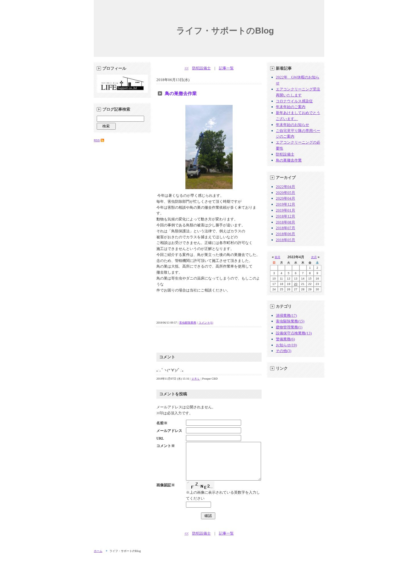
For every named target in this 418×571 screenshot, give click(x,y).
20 (295, 284)
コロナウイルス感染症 (294, 101)
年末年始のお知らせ (292, 125)
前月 (277, 257)
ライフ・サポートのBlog (225, 30)
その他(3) (283, 351)
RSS (97, 140)
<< (187, 68)
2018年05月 (285, 240)
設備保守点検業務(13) (294, 333)
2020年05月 (285, 193)
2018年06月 (285, 234)
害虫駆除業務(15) (290, 321)
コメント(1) (205, 322)
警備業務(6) (285, 339)
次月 (314, 257)
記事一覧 (226, 68)
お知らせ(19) (286, 345)
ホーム (98, 551)
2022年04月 (285, 187)
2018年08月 (285, 222)
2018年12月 (285, 216)
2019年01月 (285, 210)
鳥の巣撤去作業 (181, 93)
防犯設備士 (201, 68)
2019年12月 (285, 204)
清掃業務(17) (286, 315)
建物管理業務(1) (289, 327)
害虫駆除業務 (187, 322)
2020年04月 (285, 198)
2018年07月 (285, 228)
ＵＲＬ (195, 378)
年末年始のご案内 (290, 107)
